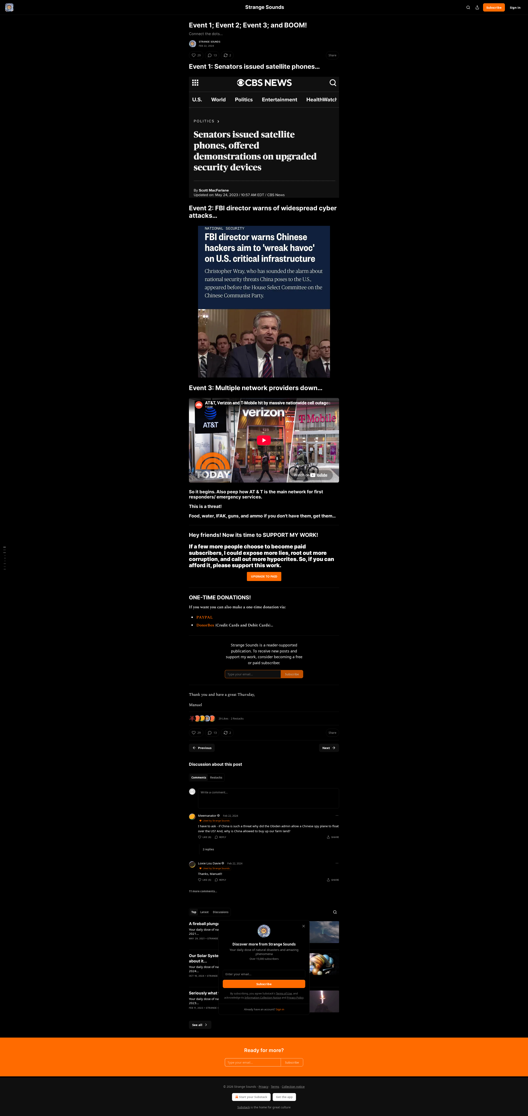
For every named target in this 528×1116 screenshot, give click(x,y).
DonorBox (205, 625)
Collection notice (293, 1087)
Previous (204, 748)
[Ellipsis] (337, 815)
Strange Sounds (209, 41)
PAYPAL (204, 617)
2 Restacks (237, 718)
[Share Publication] (477, 7)
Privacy (263, 1087)
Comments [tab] (198, 777)
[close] (303, 926)
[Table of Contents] (4, 558)
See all (197, 1025)
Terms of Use (284, 993)
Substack (243, 1107)
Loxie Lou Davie (209, 863)
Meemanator (207, 815)
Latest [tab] (204, 912)
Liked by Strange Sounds (216, 820)
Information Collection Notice (263, 997)
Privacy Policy (295, 997)
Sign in (515, 7)
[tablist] (207, 777)
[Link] (183, 66)
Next (326, 748)
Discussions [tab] (220, 912)
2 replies (208, 849)
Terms (275, 1087)
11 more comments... (203, 891)
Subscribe (494, 7)
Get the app (284, 1097)
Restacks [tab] (216, 777)
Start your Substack (253, 1097)
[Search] (468, 7)
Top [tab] (193, 912)
